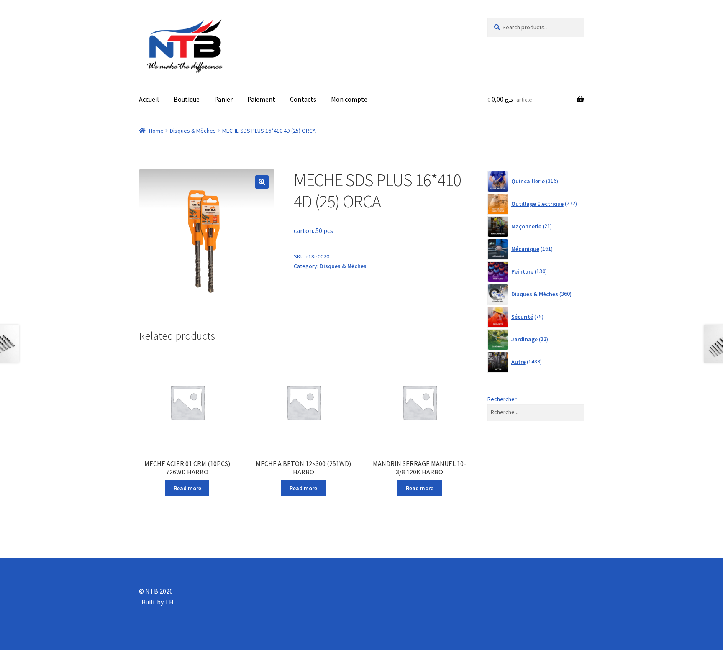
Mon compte (349, 99)
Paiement (261, 99)
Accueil (149, 99)
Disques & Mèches (193, 130)
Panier (223, 99)
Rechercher (502, 399)
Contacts (303, 99)
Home (156, 130)
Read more (187, 488)
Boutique (187, 99)
